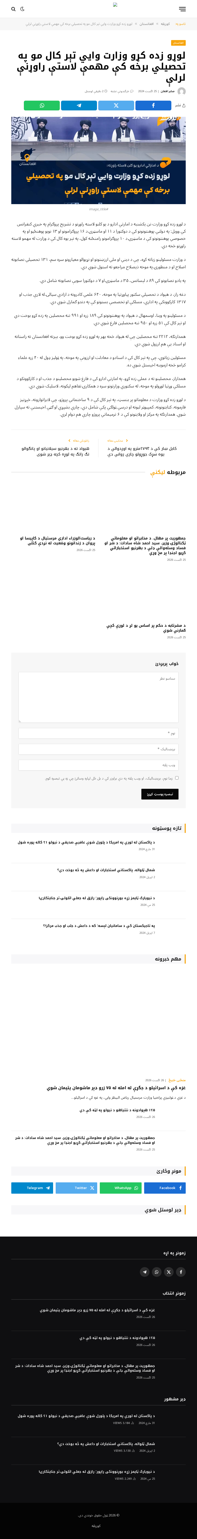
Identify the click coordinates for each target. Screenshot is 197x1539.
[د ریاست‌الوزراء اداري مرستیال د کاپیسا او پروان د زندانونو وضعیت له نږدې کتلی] (53, 507)
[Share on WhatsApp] (42, 105)
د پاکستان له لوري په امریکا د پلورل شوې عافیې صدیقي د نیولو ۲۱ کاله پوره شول (86, 842)
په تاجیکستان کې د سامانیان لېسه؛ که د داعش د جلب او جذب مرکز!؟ (99, 926)
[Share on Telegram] (79, 105)
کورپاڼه (96, 1526)
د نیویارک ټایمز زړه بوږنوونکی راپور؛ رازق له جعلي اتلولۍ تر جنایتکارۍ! (97, 898)
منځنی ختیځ (177, 1080)
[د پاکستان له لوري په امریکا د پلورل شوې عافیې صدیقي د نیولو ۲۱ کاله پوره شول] (173, 849)
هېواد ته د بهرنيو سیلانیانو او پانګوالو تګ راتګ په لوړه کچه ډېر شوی (55, 451)
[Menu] (182, 9)
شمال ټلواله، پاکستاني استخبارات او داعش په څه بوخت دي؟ (106, 870)
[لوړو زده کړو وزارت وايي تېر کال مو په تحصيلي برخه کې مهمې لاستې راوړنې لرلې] (98, 160)
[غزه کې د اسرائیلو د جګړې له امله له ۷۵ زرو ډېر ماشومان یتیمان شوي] (98, 1022)
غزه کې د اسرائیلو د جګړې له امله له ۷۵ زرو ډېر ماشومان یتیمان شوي (116, 1088)
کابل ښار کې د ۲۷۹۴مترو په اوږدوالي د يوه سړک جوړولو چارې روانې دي (142, 451)
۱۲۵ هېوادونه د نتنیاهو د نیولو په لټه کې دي (117, 1110)
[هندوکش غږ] (98, 9)
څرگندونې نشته (120, 91)
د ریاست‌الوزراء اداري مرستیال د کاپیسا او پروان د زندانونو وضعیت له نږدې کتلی (57, 541)
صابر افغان (168, 91)
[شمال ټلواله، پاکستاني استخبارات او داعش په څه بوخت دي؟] (173, 877)
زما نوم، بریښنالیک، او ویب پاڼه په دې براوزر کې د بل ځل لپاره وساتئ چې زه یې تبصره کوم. (109, 778)
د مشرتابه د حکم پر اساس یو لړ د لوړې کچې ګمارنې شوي (146, 628)
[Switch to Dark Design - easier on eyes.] (22, 9)
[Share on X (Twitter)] (116, 105)
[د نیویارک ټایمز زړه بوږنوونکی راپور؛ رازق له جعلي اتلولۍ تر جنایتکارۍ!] (173, 905)
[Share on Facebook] (153, 105)
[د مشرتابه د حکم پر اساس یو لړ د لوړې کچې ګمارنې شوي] (144, 594)
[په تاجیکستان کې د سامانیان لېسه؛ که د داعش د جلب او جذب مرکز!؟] (173, 933)
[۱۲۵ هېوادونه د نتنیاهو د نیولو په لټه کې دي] (173, 1117)
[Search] (14, 9)
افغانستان (178, 42)
